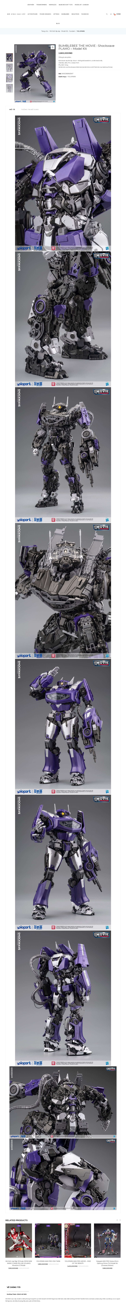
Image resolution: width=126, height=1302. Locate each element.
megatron (75, 14)
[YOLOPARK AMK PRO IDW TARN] (48, 1240)
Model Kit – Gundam (82, 4)
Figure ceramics (45, 14)
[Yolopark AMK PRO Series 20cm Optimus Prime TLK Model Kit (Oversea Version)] (107, 1240)
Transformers (41, 4)
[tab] (11, 109)
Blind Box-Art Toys (65, 4)
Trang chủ (44, 31)
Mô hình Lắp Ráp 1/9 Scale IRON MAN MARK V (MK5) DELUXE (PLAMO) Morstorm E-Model (19, 1263)
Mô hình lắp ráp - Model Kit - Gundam (62, 31)
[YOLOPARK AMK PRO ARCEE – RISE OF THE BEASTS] (77, 1240)
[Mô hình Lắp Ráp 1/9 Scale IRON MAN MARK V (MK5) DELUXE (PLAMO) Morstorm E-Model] (18, 1240)
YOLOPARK (81, 31)
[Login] (111, 14)
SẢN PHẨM (30, 4)
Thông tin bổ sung (30, 109)
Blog (58, 23)
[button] (117, 14)
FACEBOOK (84, 14)
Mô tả (12, 109)
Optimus (56, 14)
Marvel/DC (53, 4)
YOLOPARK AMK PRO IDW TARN (48, 1261)
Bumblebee (65, 14)
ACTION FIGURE (32, 14)
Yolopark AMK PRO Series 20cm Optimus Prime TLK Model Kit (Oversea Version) (107, 1263)
